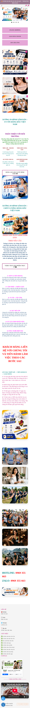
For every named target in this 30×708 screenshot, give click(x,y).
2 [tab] (13, 22)
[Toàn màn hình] (27, 697)
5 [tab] (18, 22)
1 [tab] (11, 22)
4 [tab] (16, 22)
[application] (15, 690)
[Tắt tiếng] (24, 697)
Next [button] (26, 14)
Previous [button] (4, 14)
